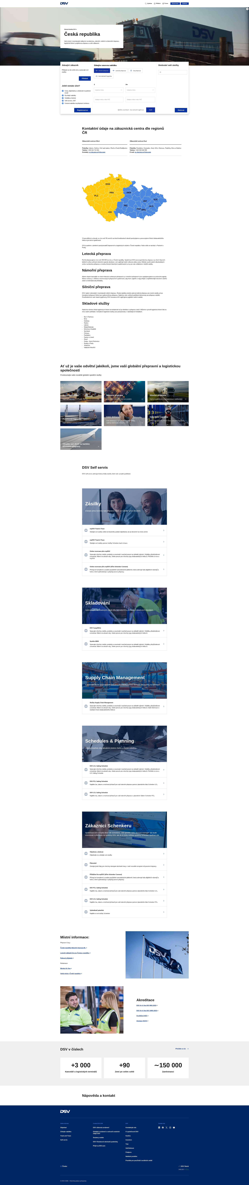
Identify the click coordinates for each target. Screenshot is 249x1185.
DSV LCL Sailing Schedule (99, 766)
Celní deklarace (113, 417)
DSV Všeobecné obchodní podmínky (105, 1142)
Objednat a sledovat (96, 852)
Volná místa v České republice (70, 973)
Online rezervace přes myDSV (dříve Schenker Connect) (109, 566)
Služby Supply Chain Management (101, 702)
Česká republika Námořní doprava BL (73, 948)
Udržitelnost (130, 1148)
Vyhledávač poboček (97, 910)
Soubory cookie (98, 1137)
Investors (129, 1140)
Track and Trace (65, 1136)
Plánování (93, 863)
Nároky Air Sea (65, 968)
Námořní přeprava (114, 395)
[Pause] (247, 9)
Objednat (63, 1127)
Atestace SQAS (141, 1021)
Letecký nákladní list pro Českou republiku (74, 953)
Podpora (128, 1152)
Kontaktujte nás (131, 1127)
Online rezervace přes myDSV (100, 551)
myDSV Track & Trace (97, 529)
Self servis (63, 1140)
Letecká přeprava (71, 395)
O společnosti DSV (132, 1131)
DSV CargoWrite (95, 628)
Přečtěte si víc (180, 1049)
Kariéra (128, 1136)
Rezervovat (175, 3)
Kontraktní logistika (159, 417)
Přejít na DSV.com (99, 1146)
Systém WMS (94, 641)
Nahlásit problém (131, 1156)
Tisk (127, 1144)
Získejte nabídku (65, 1131)
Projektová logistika (72, 419)
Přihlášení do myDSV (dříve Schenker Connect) (106, 874)
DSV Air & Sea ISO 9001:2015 (146, 1005)
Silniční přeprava (158, 395)
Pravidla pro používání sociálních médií (139, 1160)
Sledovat (184, 3)
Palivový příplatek (66, 958)
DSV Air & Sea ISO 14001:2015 (146, 1010)
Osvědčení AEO (141, 1016)
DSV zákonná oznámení (101, 1127)
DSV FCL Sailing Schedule (99, 781)
